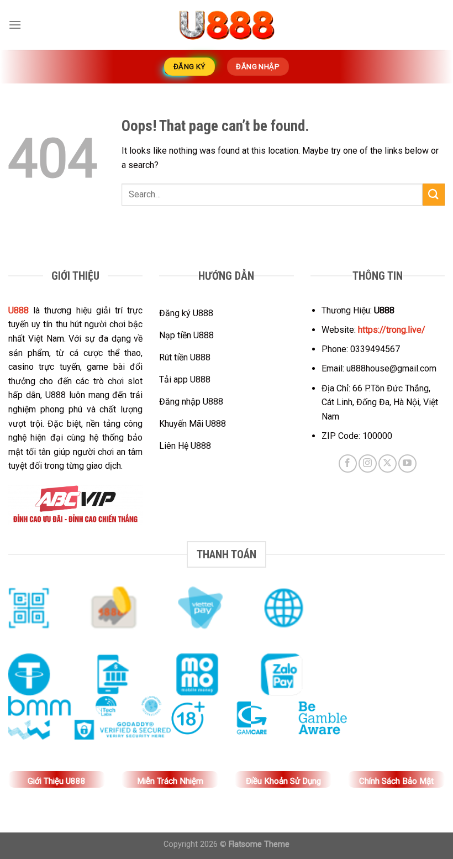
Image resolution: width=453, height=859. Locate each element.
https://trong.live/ (391, 329)
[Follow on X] (387, 463)
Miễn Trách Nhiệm (170, 781)
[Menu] (15, 24)
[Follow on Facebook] (348, 463)
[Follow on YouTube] (407, 463)
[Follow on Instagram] (368, 463)
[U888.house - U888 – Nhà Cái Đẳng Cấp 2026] (226, 25)
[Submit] (434, 194)
